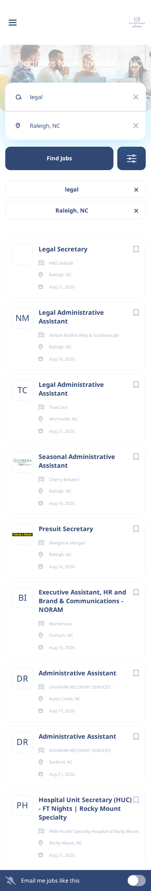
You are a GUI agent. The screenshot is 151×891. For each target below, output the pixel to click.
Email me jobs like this (50, 880)
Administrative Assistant (77, 673)
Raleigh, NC (71, 210)
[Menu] (13, 23)
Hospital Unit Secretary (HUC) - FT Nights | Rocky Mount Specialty (85, 808)
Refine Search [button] (131, 158)
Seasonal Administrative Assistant (77, 460)
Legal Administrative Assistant (71, 316)
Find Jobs (59, 158)
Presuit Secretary (66, 528)
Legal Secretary (63, 249)
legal (72, 189)
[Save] (135, 249)
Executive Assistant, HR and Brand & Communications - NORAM (82, 601)
